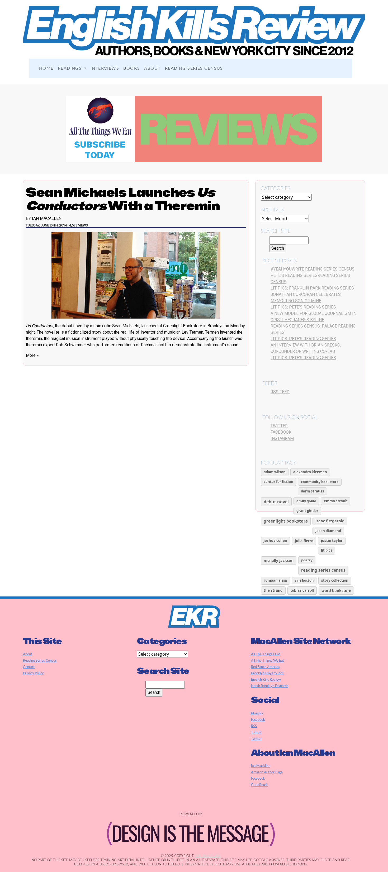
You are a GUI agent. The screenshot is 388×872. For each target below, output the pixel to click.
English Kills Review (266, 679)
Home (46, 68)
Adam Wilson (275, 472)
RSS (254, 726)
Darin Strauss (312, 491)
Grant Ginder (307, 510)
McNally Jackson (279, 560)
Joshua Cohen (275, 540)
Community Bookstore (320, 481)
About (152, 68)
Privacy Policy (33, 673)
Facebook (281, 432)
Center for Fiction (278, 481)
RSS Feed (280, 391)
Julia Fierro (304, 540)
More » (32, 355)
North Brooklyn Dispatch (269, 686)
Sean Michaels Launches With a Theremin (123, 198)
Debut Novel (276, 502)
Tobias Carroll (302, 590)
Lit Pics (326, 550)
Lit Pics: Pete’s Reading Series (303, 307)
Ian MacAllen (46, 218)
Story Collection (334, 580)
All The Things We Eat (267, 660)
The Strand (273, 590)
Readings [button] (70, 68)
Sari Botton (304, 580)
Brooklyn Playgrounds (267, 673)
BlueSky (257, 713)
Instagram (282, 438)
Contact (29, 667)
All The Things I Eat (265, 654)
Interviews (105, 68)
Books (131, 68)
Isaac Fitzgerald (329, 520)
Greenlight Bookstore (286, 521)
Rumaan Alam (275, 580)
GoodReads (259, 784)
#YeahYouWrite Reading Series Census (312, 269)
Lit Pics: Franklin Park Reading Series (312, 288)
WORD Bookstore (336, 590)
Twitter (279, 425)
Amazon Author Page (267, 772)
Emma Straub (335, 501)
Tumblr (256, 732)
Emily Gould (306, 501)
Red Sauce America (265, 667)
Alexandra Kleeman (310, 472)
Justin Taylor (332, 540)
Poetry (307, 560)
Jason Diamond (328, 530)
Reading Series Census (194, 68)
